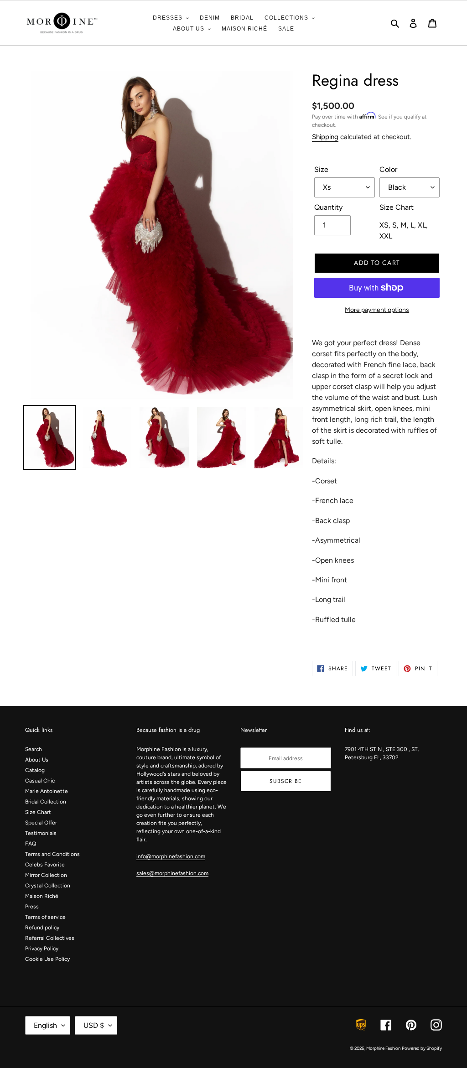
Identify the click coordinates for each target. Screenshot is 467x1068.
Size (321, 169)
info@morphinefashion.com (170, 856)
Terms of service (45, 917)
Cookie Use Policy (47, 959)
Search (33, 749)
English (45, 1025)
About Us (36, 760)
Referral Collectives (49, 938)
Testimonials (41, 833)
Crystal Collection (47, 885)
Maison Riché (41, 896)
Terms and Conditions (52, 854)
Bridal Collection (45, 801)
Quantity (328, 207)
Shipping (325, 137)
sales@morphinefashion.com (172, 873)
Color (388, 169)
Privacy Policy (41, 948)
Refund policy (42, 927)
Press (32, 906)
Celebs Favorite (45, 864)
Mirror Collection (46, 875)
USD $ (93, 1025)
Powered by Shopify (422, 1048)
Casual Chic (40, 781)
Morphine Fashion (383, 1048)
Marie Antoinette (46, 791)
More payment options (377, 310)
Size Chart (38, 812)
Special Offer (41, 822)
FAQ (30, 843)
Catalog (35, 770)
